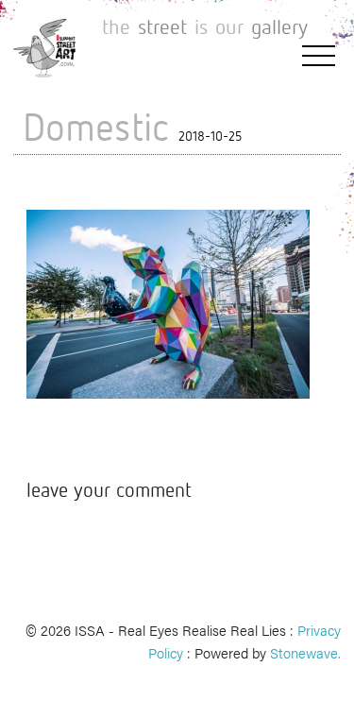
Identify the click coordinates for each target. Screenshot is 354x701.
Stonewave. (305, 652)
